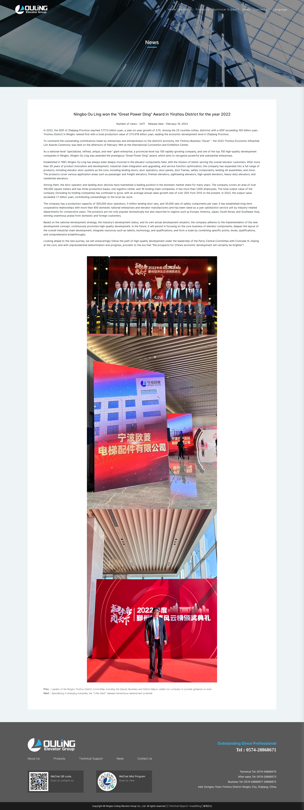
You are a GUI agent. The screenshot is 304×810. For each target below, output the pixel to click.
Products (202, 9)
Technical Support (225, 9)
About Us (186, 9)
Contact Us (261, 9)
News (246, 9)
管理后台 (207, 806)
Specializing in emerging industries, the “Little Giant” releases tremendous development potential (102, 693)
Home (172, 9)
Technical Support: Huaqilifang (185, 806)
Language (280, 9)
